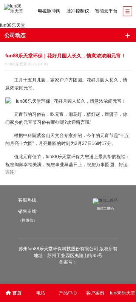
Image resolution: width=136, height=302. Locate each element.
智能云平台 (106, 11)
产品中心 (68, 293)
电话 (40, 293)
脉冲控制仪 (77, 11)
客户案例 (95, 293)
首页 (17, 293)
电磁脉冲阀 (49, 11)
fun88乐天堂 (12, 25)
